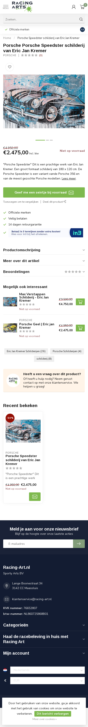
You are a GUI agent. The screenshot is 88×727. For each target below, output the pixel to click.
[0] (82, 7)
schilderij (44, 358)
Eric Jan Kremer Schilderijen (26, 351)
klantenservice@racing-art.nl (32, 599)
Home (7, 38)
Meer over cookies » (44, 719)
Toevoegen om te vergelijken (20, 202)
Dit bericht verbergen (53, 714)
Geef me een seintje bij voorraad (41, 192)
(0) (41, 55)
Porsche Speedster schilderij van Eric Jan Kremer (48, 38)
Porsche (9, 55)
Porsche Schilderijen (67, 351)
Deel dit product (53, 202)
